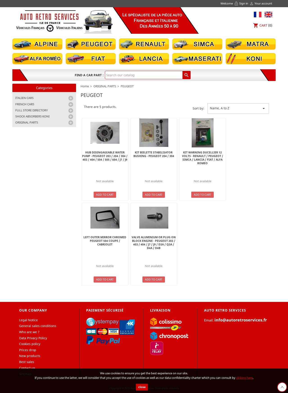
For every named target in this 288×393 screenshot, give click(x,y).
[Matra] (251, 44)
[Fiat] (91, 58)
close (142, 387)
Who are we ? (29, 332)
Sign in (241, 3)
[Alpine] (37, 44)
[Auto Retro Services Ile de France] (49, 20)
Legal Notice (28, 320)
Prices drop (27, 350)
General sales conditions (37, 326)
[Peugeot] (91, 44)
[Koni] (251, 58)
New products (29, 356)
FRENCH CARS (24, 104)
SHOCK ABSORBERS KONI (32, 116)
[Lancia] (144, 58)
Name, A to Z (238, 108)
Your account (260, 3)
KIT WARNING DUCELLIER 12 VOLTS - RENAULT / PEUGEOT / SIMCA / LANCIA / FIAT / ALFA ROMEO (202, 157)
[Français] (257, 14)
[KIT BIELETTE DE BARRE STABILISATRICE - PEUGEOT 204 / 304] (154, 132)
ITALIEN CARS (24, 98)
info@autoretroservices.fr (240, 320)
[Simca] (197, 44)
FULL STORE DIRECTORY (31, 110)
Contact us (27, 368)
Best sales (26, 362)
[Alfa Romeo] (37, 58)
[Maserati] (197, 58)
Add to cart (105, 195)
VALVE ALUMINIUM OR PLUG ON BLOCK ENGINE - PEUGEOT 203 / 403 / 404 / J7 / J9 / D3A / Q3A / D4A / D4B (154, 242)
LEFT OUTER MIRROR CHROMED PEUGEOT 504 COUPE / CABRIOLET (104, 240)
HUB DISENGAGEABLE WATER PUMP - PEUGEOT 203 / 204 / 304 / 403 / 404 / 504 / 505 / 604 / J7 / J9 (105, 156)
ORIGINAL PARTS (26, 122)
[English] (267, 14)
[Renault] (144, 44)
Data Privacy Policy (33, 338)
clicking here (244, 378)
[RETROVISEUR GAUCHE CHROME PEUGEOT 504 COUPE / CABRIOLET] (105, 217)
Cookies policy (29, 344)
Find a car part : (89, 75)
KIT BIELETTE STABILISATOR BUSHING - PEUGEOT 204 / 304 (153, 154)
